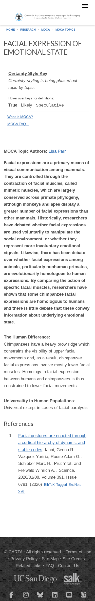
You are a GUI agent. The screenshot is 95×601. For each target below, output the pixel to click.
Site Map (50, 558)
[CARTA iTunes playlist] (83, 594)
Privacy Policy (24, 558)
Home (10, 29)
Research (28, 29)
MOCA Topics (65, 29)
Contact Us (68, 565)
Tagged (61, 485)
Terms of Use (78, 552)
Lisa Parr (57, 151)
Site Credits (74, 558)
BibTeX (49, 485)
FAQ (50, 565)
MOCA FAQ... (18, 124)
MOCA (45, 29)
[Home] (47, 16)
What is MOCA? (20, 117)
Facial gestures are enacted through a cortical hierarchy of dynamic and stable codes (52, 442)
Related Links (29, 565)
